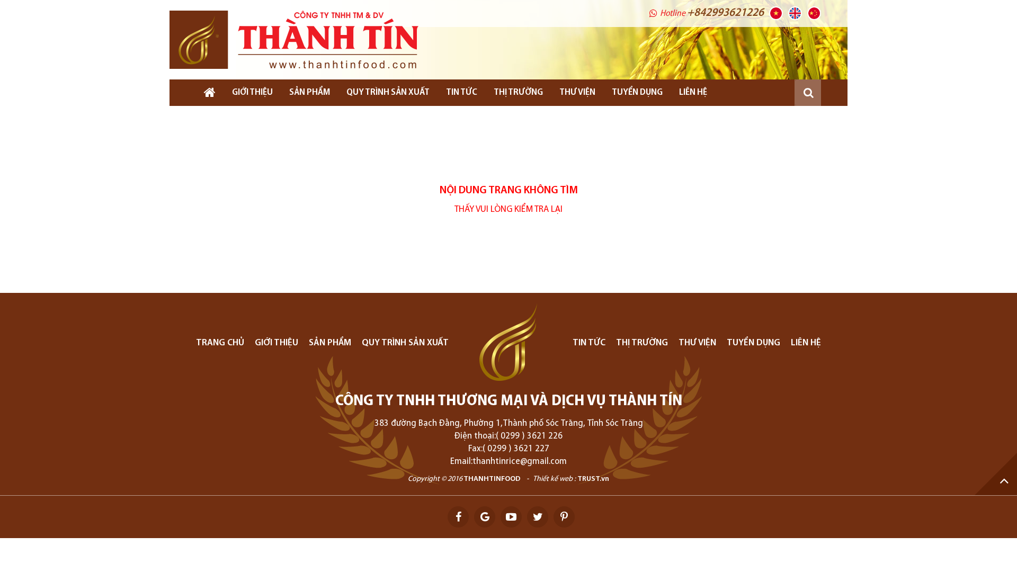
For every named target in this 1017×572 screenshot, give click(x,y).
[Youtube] (511, 517)
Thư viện (577, 92)
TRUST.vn (593, 479)
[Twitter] (537, 517)
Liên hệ (693, 92)
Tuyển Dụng (637, 92)
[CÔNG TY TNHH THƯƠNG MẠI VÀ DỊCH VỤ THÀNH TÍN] (294, 39)
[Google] (484, 517)
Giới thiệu (252, 92)
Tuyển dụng (753, 342)
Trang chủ (220, 342)
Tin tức (461, 92)
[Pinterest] (564, 517)
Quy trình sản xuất (388, 92)
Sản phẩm (309, 92)
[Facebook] (458, 517)
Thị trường (518, 92)
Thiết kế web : (554, 479)
